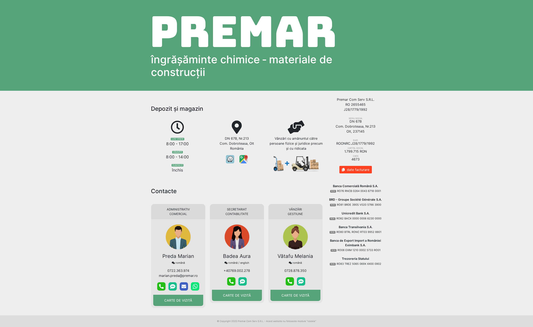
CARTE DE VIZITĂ (178, 300)
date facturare (357, 170)
